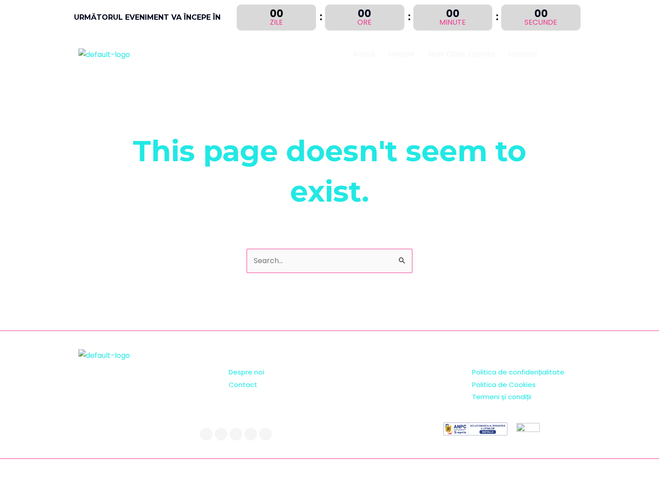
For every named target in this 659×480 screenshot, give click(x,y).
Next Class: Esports (461, 54)
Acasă (364, 54)
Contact (523, 54)
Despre (402, 54)
